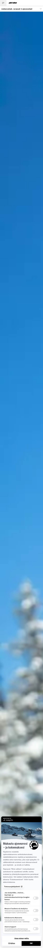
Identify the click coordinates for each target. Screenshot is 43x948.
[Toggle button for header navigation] (3, 3)
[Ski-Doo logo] (12, 3)
